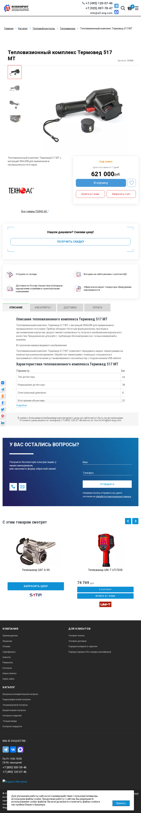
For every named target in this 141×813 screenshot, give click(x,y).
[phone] (13, 487)
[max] (116, 12)
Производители (10, 635)
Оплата (97, 307)
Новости (7, 657)
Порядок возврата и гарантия (82, 646)
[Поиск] (123, 8)
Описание (16, 307)
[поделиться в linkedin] (3, 423)
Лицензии (7, 641)
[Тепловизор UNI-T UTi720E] (105, 552)
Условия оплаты (76, 635)
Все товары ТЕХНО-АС (34, 211)
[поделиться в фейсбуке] (3, 403)
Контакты (7, 668)
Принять (121, 803)
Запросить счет (121, 194)
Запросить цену (36, 586)
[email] (22, 487)
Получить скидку (70, 241)
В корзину (101, 183)
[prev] (128, 521)
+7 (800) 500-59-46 (14, 767)
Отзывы (6, 646)
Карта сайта (8, 679)
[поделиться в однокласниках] (3, 397)
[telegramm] (116, 6)
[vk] (13, 749)
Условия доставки (77, 641)
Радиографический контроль (17, 699)
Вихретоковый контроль (14, 710)
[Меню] (136, 8)
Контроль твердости (12, 726)
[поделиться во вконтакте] (3, 383)
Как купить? (43, 307)
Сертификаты (9, 652)
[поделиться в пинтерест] (3, 417)
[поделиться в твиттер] (3, 410)
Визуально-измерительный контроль (20, 694)
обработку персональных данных (113, 496)
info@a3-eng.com (101, 13)
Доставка (70, 307)
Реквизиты (8, 662)
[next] (135, 521)
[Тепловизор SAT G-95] (36, 552)
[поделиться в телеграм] (3, 390)
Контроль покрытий (12, 715)
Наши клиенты (10, 673)
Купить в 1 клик (90, 194)
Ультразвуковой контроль (15, 705)
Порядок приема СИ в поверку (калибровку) (89, 652)
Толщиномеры (10, 721)
